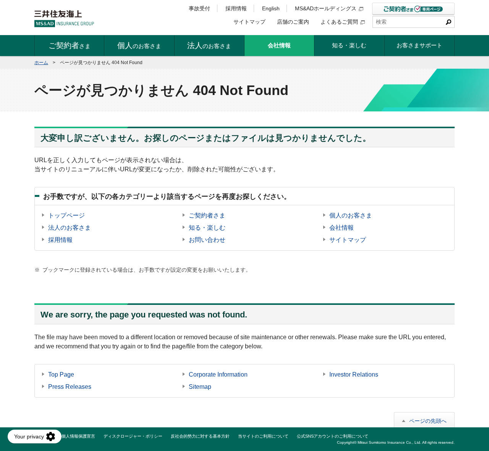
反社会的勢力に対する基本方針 (200, 436)
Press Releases (69, 386)
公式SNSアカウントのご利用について (332, 436)
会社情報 (341, 227)
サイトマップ (249, 22)
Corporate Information (218, 374)
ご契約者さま (207, 215)
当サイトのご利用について (263, 436)
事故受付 (199, 8)
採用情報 (236, 8)
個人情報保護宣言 (78, 436)
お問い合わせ (207, 240)
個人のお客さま (350, 215)
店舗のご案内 (293, 22)
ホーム (41, 62)
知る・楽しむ (207, 227)
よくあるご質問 (339, 22)
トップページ (66, 215)
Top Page (61, 374)
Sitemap (200, 386)
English (271, 8)
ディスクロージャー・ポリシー (133, 436)
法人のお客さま (69, 227)
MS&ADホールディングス (325, 8)
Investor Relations (353, 374)
